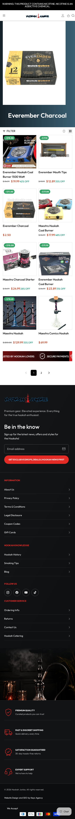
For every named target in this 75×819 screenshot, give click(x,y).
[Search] (73, 15)
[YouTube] (26, 592)
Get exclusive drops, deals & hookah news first (36, 459)
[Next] (49, 373)
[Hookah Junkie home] (26, 398)
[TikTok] (35, 592)
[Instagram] (8, 592)
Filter (11, 131)
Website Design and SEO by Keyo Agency (23, 797)
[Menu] (4, 16)
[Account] (63, 15)
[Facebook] (17, 592)
